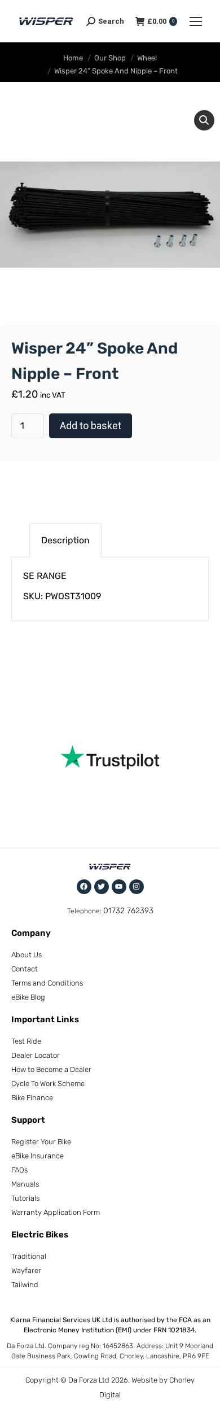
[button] (204, 120)
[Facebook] (84, 886)
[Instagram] (136, 886)
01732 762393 (128, 911)
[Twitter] (101, 886)
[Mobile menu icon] (195, 21)
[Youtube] (119, 886)
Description (65, 540)
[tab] (65, 540)
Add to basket (90, 425)
